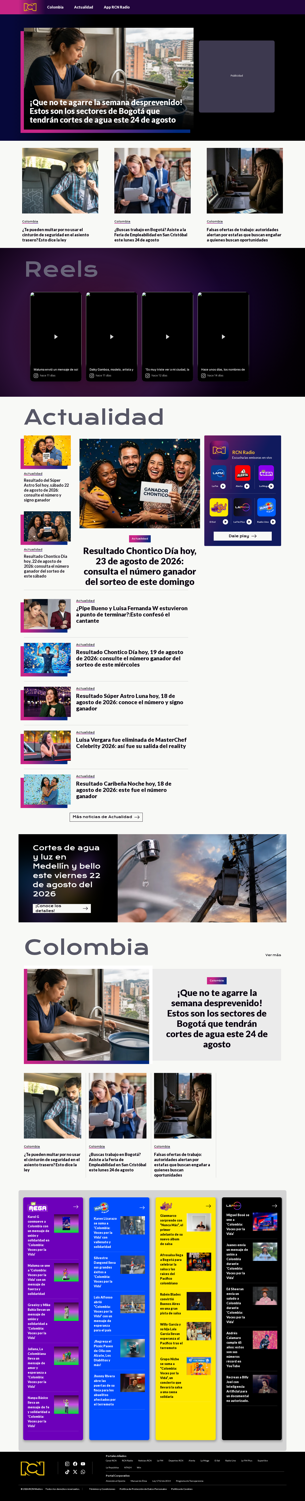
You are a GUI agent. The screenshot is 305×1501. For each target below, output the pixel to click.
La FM (160, 1460)
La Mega (205, 1460)
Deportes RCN (176, 1460)
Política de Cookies (181, 1489)
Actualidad (83, 7)
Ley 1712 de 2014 (161, 1481)
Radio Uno (230, 1460)
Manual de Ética (139, 1481)
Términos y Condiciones (102, 1489)
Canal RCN (111, 1460)
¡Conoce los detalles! (48, 908)
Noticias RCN (145, 1460)
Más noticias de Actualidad (102, 817)
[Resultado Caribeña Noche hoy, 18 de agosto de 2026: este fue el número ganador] (47, 789)
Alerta (192, 1460)
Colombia (55, 7)
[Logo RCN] (32, 1468)
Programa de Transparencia (189, 1481)
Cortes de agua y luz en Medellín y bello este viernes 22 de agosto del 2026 (66, 871)
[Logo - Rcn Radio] (30, 7)
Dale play (239, 536)
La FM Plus (246, 1460)
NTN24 (128, 1467)
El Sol (217, 1460)
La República (112, 1467)
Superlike (263, 1460)
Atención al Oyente (115, 1481)
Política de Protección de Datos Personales (143, 1489)
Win (139, 1467)
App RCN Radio (117, 7)
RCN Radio (127, 1460)
